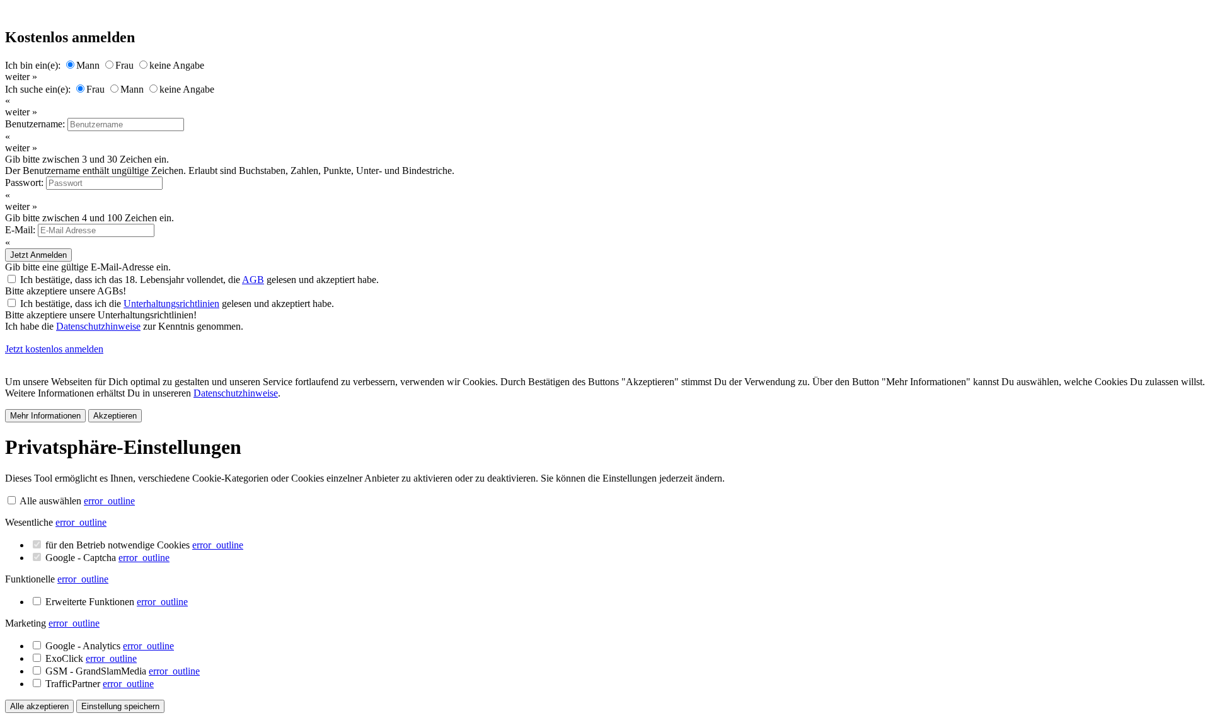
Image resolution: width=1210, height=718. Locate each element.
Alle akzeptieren (39, 706)
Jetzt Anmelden (38, 255)
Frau (124, 65)
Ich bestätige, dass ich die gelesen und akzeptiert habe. (177, 303)
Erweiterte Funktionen (116, 601)
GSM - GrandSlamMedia (122, 671)
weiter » (21, 76)
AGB (253, 279)
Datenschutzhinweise (98, 326)
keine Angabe (176, 65)
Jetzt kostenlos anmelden (54, 349)
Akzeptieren (115, 415)
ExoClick (91, 658)
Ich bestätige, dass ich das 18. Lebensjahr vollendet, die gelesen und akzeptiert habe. (199, 279)
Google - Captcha (107, 557)
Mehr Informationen (45, 415)
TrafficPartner (99, 683)
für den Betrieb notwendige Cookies (144, 545)
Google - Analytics (109, 645)
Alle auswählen (50, 500)
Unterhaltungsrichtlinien (171, 303)
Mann (88, 65)
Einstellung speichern (120, 706)
